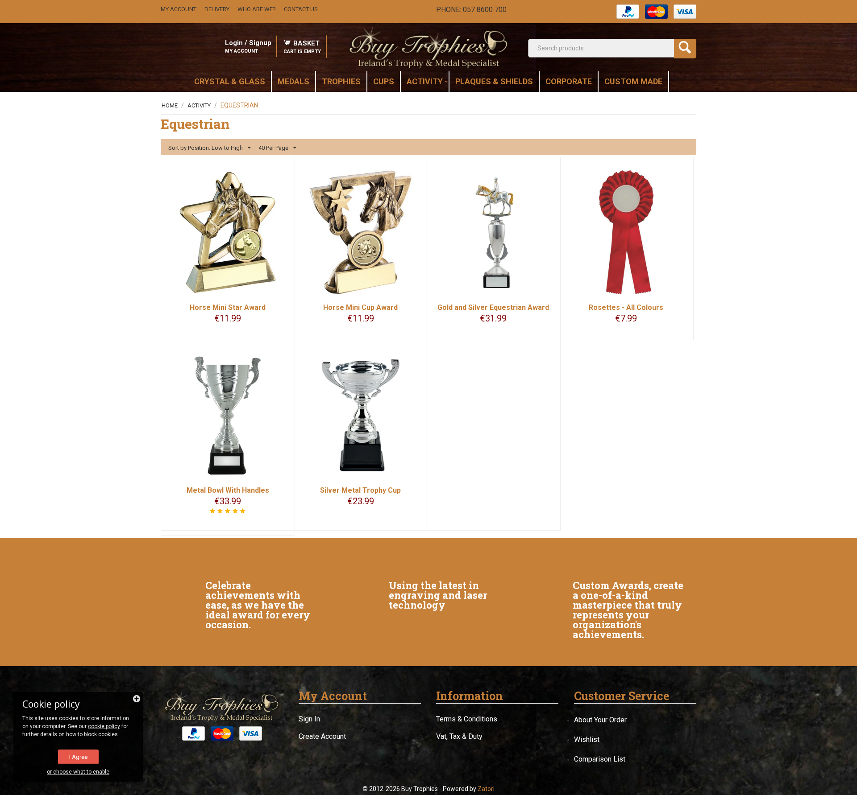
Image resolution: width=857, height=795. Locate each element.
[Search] (685, 48)
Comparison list (599, 759)
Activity (199, 105)
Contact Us (301, 9)
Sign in (309, 719)
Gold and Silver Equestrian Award (493, 307)
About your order (600, 720)
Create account (322, 736)
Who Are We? (256, 9)
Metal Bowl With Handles (228, 490)
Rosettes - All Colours (626, 307)
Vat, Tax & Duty (459, 736)
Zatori (486, 788)
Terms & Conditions (466, 719)
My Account (178, 9)
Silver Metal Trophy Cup (360, 490)
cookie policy (104, 726)
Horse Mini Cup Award (360, 307)
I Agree (78, 757)
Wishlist (586, 739)
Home (170, 105)
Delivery (216, 9)
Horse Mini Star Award (228, 307)
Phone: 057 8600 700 (471, 9)
